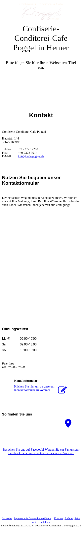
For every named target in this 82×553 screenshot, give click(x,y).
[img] (41, 10)
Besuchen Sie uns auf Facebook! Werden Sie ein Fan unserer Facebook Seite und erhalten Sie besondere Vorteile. (41, 451)
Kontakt (58, 518)
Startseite (7, 518)
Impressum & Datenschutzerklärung (33, 518)
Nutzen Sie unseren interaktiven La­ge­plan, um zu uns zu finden (25, 424)
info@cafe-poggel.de (31, 156)
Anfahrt (69, 518)
